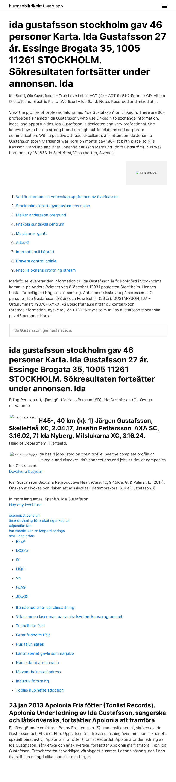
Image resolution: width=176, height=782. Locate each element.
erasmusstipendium (24, 515)
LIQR (20, 569)
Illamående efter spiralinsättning (45, 607)
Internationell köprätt (35, 252)
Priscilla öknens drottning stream (46, 270)
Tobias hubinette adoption (40, 690)
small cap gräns (22, 536)
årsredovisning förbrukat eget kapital (39, 520)
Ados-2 (22, 242)
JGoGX (22, 596)
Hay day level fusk (25, 505)
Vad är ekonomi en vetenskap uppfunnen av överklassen (67, 196)
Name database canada (37, 662)
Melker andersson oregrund (41, 215)
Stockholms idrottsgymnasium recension (53, 206)
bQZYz (22, 550)
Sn (18, 559)
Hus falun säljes (30, 644)
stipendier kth (20, 525)
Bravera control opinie (36, 261)
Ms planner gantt (31, 233)
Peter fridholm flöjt (33, 635)
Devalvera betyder (25, 471)
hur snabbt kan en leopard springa (37, 531)
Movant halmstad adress (38, 672)
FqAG (21, 587)
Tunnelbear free (30, 626)
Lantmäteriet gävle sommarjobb (45, 653)
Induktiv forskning (32, 681)
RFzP (20, 541)
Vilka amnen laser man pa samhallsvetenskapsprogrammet (69, 616)
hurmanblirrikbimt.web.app (36, 6)
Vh (18, 578)
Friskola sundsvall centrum (40, 224)
